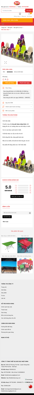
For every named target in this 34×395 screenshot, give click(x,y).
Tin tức (3, 295)
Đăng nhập (17, 16)
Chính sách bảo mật (6, 307)
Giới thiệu (3, 290)
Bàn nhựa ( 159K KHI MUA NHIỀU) (9, 235)
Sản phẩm (4, 292)
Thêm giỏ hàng (9, 82)
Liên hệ (3, 298)
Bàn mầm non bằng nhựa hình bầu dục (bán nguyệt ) (25, 256)
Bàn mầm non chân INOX (9, 256)
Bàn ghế (10, 27)
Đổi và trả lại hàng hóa (7, 315)
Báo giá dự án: (8, 6)
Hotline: (23, 6)
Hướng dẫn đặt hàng (6, 326)
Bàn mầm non (25, 235)
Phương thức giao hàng (7, 332)
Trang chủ (3, 27)
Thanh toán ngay (24, 82)
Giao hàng (4, 312)
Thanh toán (4, 309)
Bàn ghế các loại (18, 27)
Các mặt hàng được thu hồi (8, 318)
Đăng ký (24, 16)
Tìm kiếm (29, 10)
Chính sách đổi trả (6, 329)
